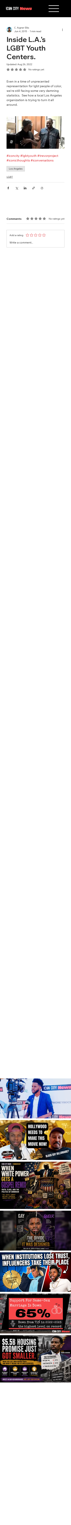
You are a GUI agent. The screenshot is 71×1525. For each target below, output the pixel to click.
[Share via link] (33, 188)
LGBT (10, 176)
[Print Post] (42, 188)
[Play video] (35, 132)
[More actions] (62, 30)
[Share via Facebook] (8, 188)
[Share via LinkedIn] (25, 188)
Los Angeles (16, 168)
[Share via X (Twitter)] (16, 188)
